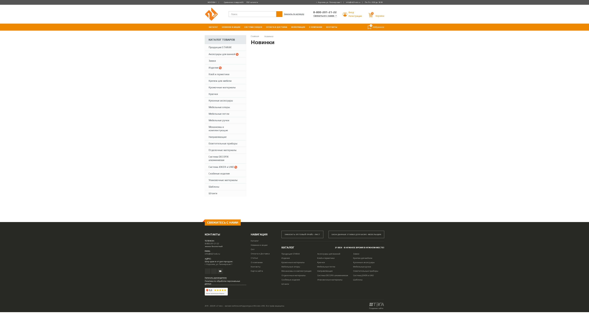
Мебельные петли (219, 113)
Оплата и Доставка (276, 27)
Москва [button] (211, 2)
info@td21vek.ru (353, 2)
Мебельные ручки (219, 120)
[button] (345, 15)
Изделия (214, 67)
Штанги (213, 193)
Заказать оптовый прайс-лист (302, 234)
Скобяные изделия (219, 173)
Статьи (254, 258)
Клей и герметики (219, 74)
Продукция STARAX (220, 47)
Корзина (379, 15)
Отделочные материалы (222, 150)
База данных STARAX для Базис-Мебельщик (356, 234)
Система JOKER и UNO (221, 167)
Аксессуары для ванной (222, 54)
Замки (212, 60)
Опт (253, 249)
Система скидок (253, 27)
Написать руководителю (216, 277)
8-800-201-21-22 (325, 12)
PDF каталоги (252, 2)
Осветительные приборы (223, 143)
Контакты (331, 27)
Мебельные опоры (219, 107)
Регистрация (355, 16)
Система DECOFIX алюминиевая (219, 158)
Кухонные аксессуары (221, 100)
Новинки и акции (231, 27)
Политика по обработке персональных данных (222, 282)
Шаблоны (214, 186)
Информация (298, 27)
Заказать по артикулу (294, 14)
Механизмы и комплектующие (218, 129)
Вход (351, 12)
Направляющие (218, 136)
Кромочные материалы (222, 87)
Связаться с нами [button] (324, 16)
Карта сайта (257, 271)
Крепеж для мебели (220, 80)
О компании (315, 27)
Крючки (213, 94)
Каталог (213, 27)
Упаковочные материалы (223, 180)
